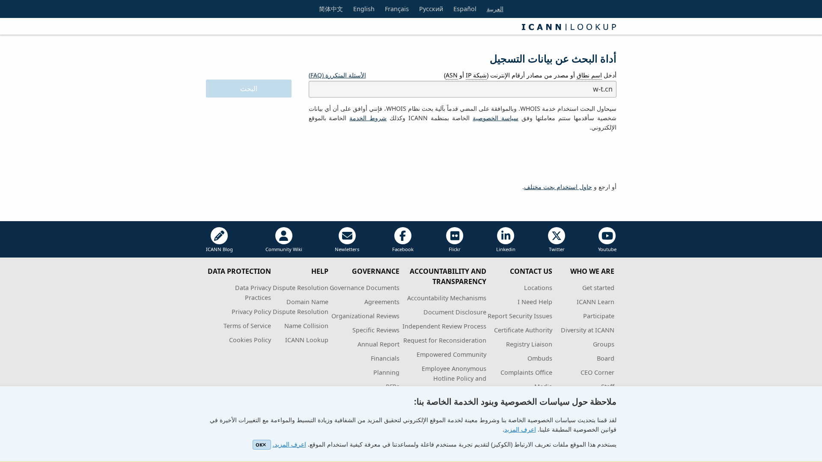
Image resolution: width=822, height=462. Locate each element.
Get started (598, 288)
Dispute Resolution (300, 288)
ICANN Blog (219, 249)
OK (259, 444)
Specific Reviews (375, 330)
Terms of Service (247, 326)
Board (605, 358)
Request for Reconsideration (444, 340)
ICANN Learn (595, 302)
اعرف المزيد (520, 429)
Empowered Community (451, 354)
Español (465, 9)
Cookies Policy (250, 340)
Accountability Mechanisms (446, 298)
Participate (598, 316)
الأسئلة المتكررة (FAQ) (337, 75)
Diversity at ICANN (587, 330)
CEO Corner (597, 372)
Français (397, 9)
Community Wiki (283, 249)
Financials (385, 358)
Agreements (381, 302)
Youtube (607, 249)
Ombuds (539, 358)
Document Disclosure (454, 312)
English (364, 9)
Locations (538, 288)
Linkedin (505, 249)
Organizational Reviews (365, 316)
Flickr (455, 249)
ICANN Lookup (306, 340)
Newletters (347, 249)
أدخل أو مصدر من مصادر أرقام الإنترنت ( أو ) (530, 75)
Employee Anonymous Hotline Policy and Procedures (454, 378)
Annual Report (378, 344)
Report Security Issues (520, 316)
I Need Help (535, 302)
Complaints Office (526, 372)
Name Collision (306, 326)
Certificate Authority (523, 330)
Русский (431, 9)
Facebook (403, 249)
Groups (603, 344)
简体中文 (331, 9)
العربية (495, 9)
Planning (386, 372)
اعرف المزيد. (289, 444)
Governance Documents (364, 288)
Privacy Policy (251, 312)
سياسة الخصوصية (495, 118)
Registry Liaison (529, 344)
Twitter (557, 249)
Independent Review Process (444, 326)
